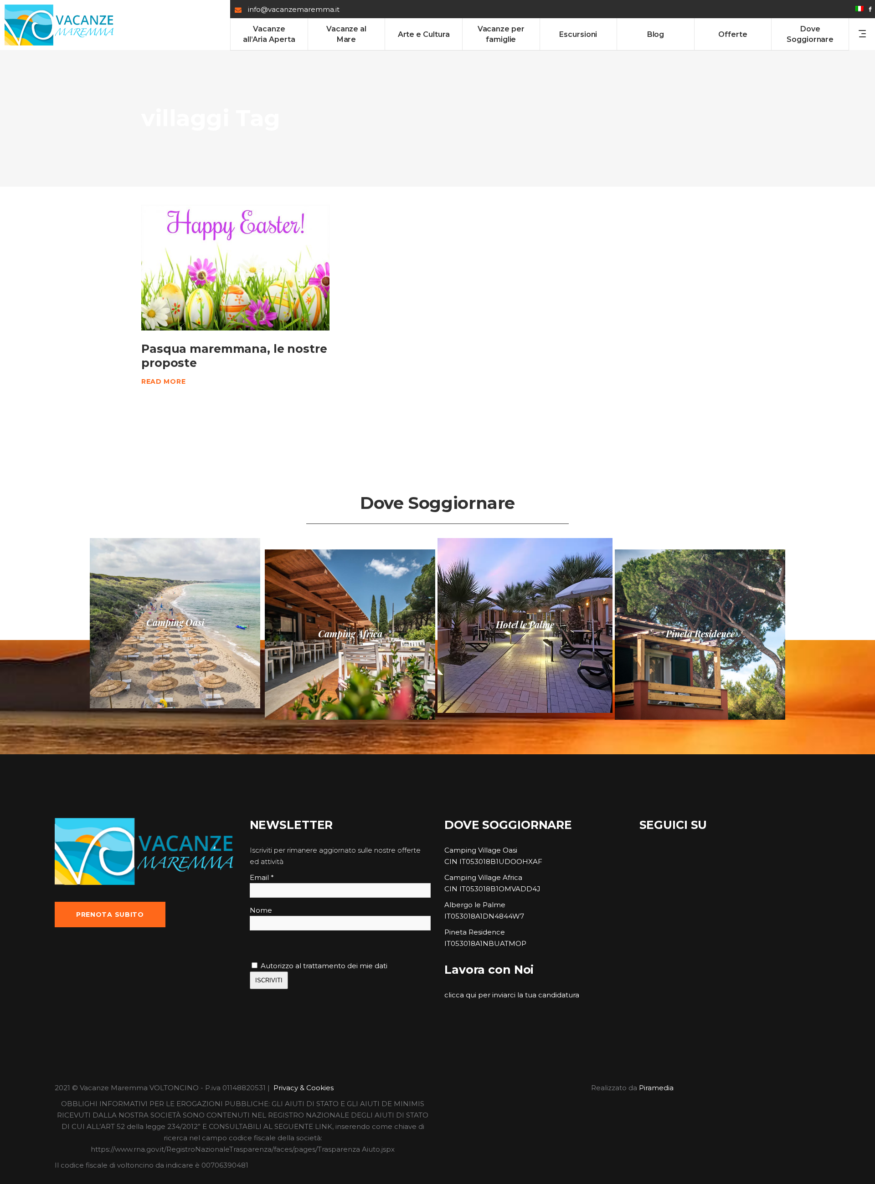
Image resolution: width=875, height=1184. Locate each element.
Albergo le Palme (474, 904)
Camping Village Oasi (480, 850)
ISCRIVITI (269, 980)
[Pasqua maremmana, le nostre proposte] (235, 267)
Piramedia (656, 1087)
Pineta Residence (474, 932)
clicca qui (460, 995)
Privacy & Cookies (303, 1087)
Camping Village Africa (483, 877)
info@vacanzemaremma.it (294, 9)
